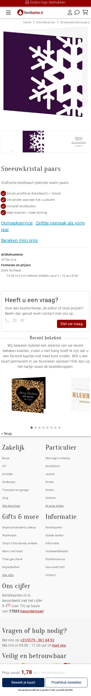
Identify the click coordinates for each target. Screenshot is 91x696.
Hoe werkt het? (55, 567)
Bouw (5, 458)
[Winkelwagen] (85, 12)
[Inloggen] (70, 12)
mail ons (59, 645)
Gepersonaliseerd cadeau (19, 527)
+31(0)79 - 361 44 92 (37, 640)
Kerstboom (53, 466)
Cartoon (51, 498)
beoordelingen (31, 611)
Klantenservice (55, 559)
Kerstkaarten (54, 527)
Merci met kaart (12, 551)
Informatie (52, 543)
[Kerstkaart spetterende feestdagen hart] (28, 397)
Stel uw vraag (72, 324)
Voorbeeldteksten (57, 551)
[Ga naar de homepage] (31, 11)
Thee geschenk (12, 559)
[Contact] (77, 12)
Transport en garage (15, 490)
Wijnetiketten (10, 567)
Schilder (7, 474)
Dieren (50, 490)
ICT (4, 466)
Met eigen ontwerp (58, 458)
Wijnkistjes (9, 535)
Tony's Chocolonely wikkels (20, 543)
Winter (50, 482)
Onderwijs (8, 482)
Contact (51, 575)
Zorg (5, 498)
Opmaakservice (17, 223)
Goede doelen (55, 535)
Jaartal (50, 474)
